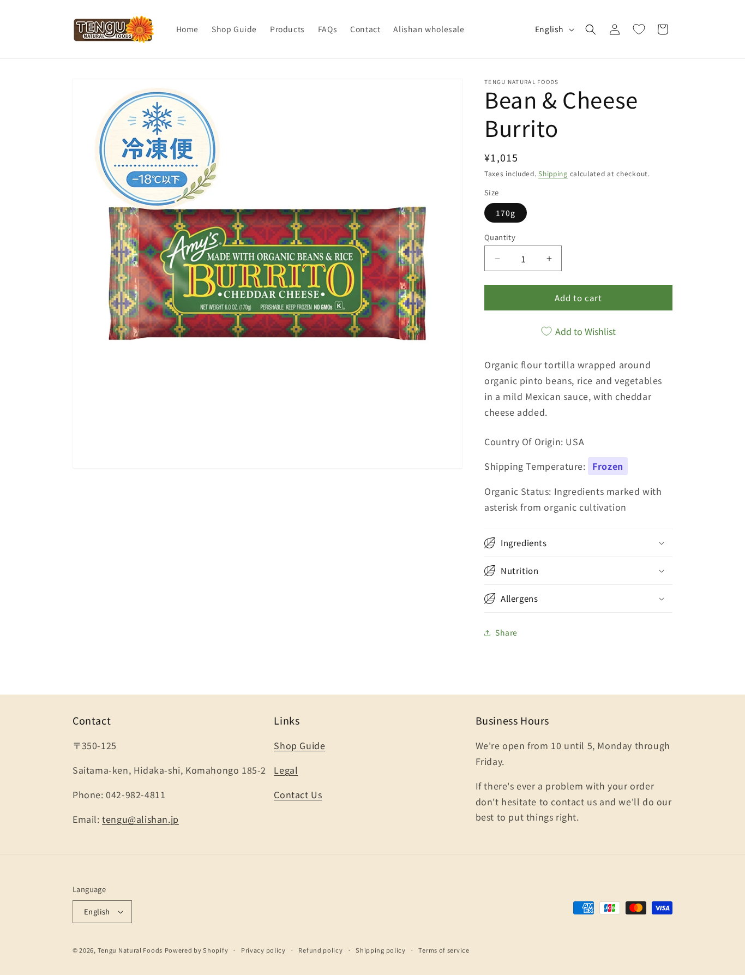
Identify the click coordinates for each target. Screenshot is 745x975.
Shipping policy (381, 950)
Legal (286, 769)
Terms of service (443, 950)
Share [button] (506, 632)
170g (505, 212)
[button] (591, 29)
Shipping (553, 173)
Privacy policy (263, 950)
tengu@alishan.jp (140, 819)
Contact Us (298, 794)
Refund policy (320, 950)
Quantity (499, 237)
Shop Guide (299, 745)
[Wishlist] (639, 29)
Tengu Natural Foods (130, 950)
